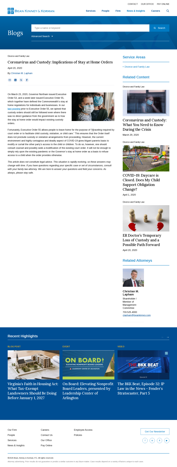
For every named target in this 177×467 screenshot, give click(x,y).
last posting (14, 109)
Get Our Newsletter (155, 431)
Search (161, 28)
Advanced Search (40, 36)
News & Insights (16, 445)
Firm (118, 11)
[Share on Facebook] (27, 80)
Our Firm (12, 430)
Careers (155, 11)
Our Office (147, 4)
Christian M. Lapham (22, 73)
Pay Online (163, 4)
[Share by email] (10, 80)
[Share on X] (21, 80)
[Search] (167, 10)
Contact (133, 4)
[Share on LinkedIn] (15, 80)
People (105, 11)
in (152, 440)
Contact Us (46, 435)
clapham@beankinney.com (133, 315)
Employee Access (83, 430)
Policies (78, 435)
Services (90, 11)
